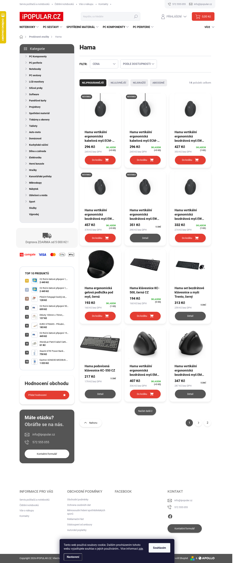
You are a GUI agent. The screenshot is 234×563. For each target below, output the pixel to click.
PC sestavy (35, 75)
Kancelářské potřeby (40, 176)
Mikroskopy (35, 182)
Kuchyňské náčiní (38, 144)
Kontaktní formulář (47, 453)
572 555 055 (40, 442)
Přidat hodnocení (37, 395)
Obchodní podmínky (77, 499)
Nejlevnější (118, 82)
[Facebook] (170, 515)
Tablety (33, 126)
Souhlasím (159, 547)
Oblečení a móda (38, 195)
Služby (32, 208)
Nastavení (73, 557)
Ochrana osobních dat (79, 505)
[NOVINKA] (100, 111)
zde (141, 548)
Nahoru (93, 422)
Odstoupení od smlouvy (79, 524)
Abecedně (158, 82)
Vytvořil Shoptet (179, 558)
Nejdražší (139, 82)
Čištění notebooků (64, 4)
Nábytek (33, 189)
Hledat (135, 16)
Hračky (33, 170)
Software (34, 94)
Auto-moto (35, 132)
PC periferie (35, 62)
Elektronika (35, 157)
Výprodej (34, 214)
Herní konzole (36, 163)
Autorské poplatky (77, 530)
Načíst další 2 (145, 411)
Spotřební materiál (39, 113)
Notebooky (35, 69)
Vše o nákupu (86, 4)
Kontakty (103, 4)
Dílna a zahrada (37, 151)
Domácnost (35, 138)
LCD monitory (36, 81)
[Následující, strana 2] (198, 422)
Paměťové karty (37, 100)
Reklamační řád (75, 519)
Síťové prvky (35, 88)
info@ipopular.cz (43, 434)
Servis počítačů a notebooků (35, 4)
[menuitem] (30, 27)
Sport (32, 201)
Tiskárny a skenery (39, 119)
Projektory (34, 107)
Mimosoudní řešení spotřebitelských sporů (86, 512)
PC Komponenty (38, 56)
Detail (145, 238)
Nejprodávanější (93, 82)
